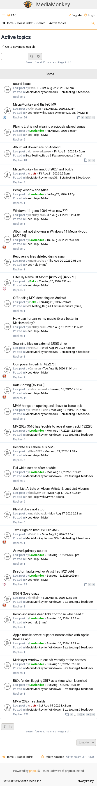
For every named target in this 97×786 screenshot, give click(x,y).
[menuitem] (11, 15)
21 (88, 715)
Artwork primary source (30, 551)
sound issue (22, 84)
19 (79, 715)
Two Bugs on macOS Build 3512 (36, 530)
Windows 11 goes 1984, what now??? (40, 211)
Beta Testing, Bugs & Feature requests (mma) (53, 155)
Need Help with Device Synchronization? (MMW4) (56, 112)
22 (92, 715)
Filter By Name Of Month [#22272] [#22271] (44, 277)
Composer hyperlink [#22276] (34, 364)
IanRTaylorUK (37, 215)
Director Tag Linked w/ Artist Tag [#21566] (43, 571)
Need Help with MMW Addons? (45, 496)
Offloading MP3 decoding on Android (39, 298)
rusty (32, 173)
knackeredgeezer (40, 151)
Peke (32, 281)
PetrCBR (34, 88)
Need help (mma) (36, 264)
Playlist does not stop (28, 509)
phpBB (33, 770)
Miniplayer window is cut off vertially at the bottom (49, 660)
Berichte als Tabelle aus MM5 (34, 447)
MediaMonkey (53, 4)
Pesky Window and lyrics (30, 190)
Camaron (35, 368)
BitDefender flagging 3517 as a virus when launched (50, 681)
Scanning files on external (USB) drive (40, 344)
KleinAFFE (35, 451)
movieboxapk (38, 513)
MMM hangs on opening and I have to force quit (47, 406)
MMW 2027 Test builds (29, 701)
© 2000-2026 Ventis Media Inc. (22, 781)
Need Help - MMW (36, 134)
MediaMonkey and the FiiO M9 (34, 104)
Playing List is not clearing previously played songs (49, 127)
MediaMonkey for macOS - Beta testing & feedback (57, 92)
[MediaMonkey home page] (27, 4)
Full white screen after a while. (34, 468)
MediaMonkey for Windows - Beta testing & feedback (59, 434)
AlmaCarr (35, 108)
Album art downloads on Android (36, 147)
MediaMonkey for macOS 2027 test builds (43, 169)
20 (83, 715)
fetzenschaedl (38, 389)
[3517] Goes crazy (26, 593)
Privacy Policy (85, 781)
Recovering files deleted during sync (39, 256)
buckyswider (37, 492)
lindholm (34, 597)
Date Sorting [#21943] (28, 385)
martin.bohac (37, 260)
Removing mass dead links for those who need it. (48, 614)
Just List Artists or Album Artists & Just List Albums (51, 489)
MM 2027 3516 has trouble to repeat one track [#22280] (53, 426)
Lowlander (36, 130)
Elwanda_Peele (38, 410)
